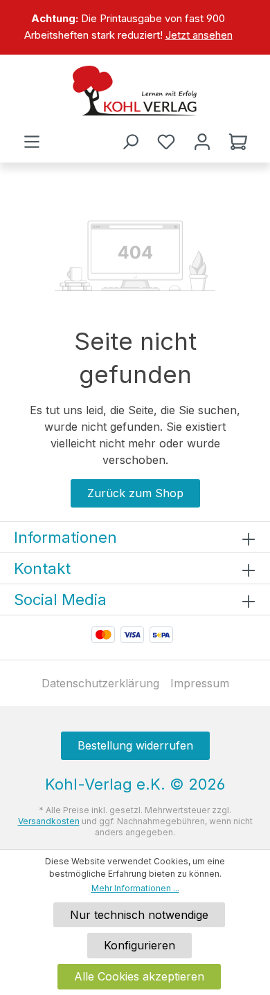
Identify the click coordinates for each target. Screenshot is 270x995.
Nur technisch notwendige (139, 915)
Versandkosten (49, 821)
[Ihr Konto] (202, 142)
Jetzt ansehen (199, 34)
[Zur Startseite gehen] (135, 90)
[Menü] (32, 142)
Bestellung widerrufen (135, 745)
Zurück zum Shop (135, 493)
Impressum (199, 683)
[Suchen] (130, 142)
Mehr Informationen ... (135, 888)
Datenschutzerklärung (100, 683)
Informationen (65, 537)
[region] (135, 27)
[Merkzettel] (166, 142)
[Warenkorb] (238, 142)
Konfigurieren (139, 945)
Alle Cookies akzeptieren (139, 976)
